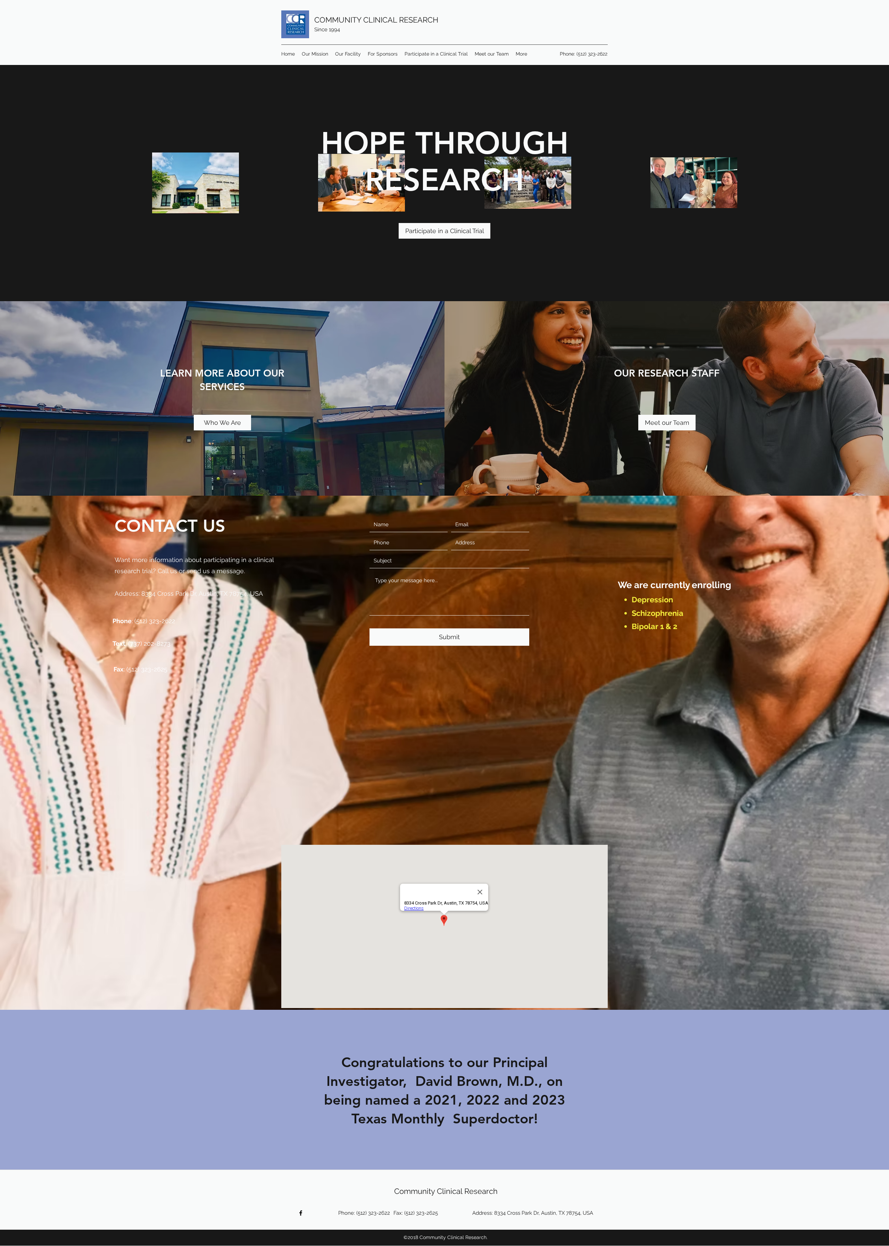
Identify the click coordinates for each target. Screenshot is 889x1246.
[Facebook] (300, 1213)
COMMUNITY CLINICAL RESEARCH (376, 19)
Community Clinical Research (446, 1191)
